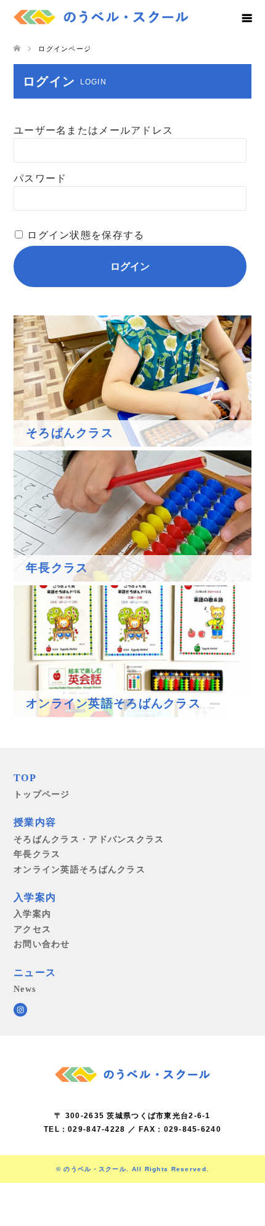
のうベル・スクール (94, 1169)
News (25, 989)
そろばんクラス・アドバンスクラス (89, 839)
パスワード (40, 178)
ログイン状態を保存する (85, 235)
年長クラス (37, 854)
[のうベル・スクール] (101, 15)
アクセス (32, 929)
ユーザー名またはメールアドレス (93, 130)
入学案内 (32, 914)
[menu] (246, 18)
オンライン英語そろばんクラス (79, 869)
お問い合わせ (42, 944)
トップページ (42, 794)
